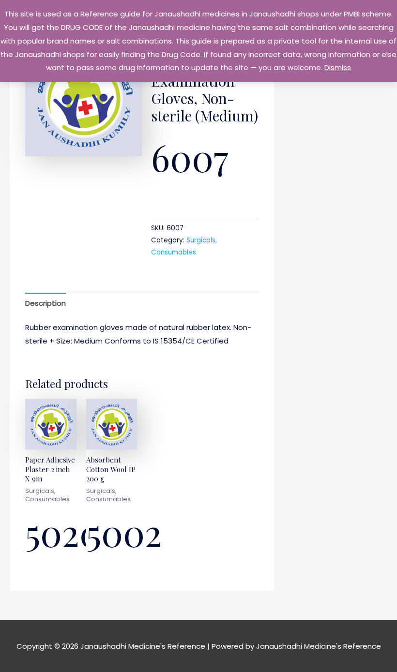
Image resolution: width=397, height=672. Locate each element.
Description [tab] (45, 303)
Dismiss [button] (337, 67)
